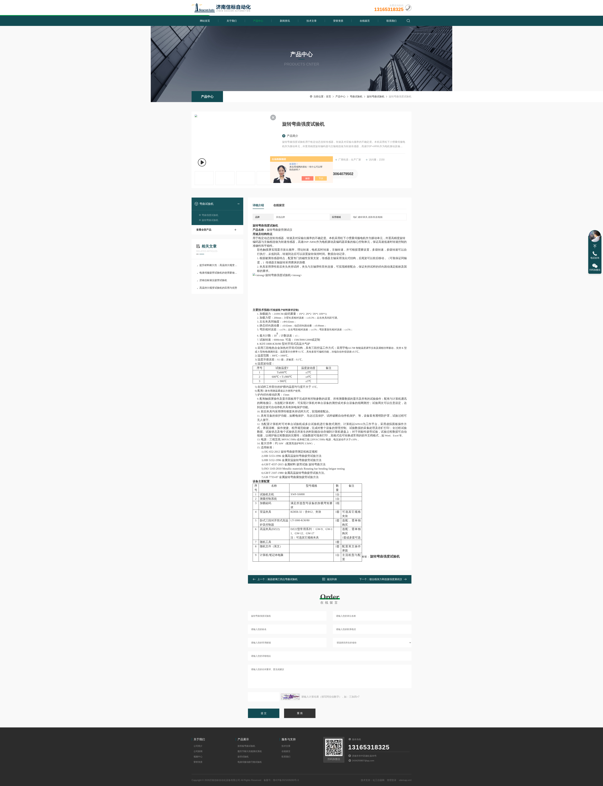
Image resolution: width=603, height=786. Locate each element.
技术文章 (312, 20)
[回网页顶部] (595, 246)
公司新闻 (198, 751)
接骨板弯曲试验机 (246, 746)
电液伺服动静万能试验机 (250, 762)
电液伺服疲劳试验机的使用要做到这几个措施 (219, 272)
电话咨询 (594, 258)
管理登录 (391, 780)
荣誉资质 (338, 20)
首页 (328, 96)
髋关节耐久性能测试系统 (250, 751)
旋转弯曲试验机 (375, 96)
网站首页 (205, 20)
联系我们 (391, 20)
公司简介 (198, 746)
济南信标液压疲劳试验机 (213, 280)
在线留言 (365, 20)
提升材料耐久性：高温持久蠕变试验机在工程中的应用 (219, 265)
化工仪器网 (378, 780)
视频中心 (198, 756)
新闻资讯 (285, 20)
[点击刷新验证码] (290, 697)
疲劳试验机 (243, 756)
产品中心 (258, 20)
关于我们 (232, 20)
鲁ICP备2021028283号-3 (286, 780)
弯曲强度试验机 (210, 215)
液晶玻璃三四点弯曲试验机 (282, 579)
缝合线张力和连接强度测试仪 (385, 579)
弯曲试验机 (356, 96)
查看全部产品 (203, 229)
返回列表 (332, 579)
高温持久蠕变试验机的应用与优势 (218, 287)
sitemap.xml (405, 780)
